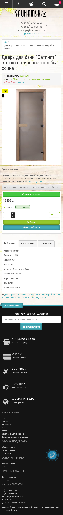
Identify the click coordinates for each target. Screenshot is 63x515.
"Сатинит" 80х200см (11, 297)
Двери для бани (39, 297)
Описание (11, 243)
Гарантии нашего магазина (13, 434)
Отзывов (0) (29, 243)
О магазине (6, 424)
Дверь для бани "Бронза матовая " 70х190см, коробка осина (17, 187)
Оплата (4, 430)
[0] (56, 4)
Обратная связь (8, 447)
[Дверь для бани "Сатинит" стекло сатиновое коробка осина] (31, 125)
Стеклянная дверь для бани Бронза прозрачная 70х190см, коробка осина (47, 187)
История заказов (9, 477)
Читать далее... (36, 181)
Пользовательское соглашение (15, 437)
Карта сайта (6, 453)
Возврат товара (8, 450)
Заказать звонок (32, 34)
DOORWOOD (26, 297)
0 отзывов (19, 82)
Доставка (47, 243)
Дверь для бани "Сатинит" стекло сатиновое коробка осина (32, 294)
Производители (8, 463)
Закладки (5, 480)
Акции (4, 418)
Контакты (5, 421)
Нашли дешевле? (32, 194)
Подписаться (33, 326)
